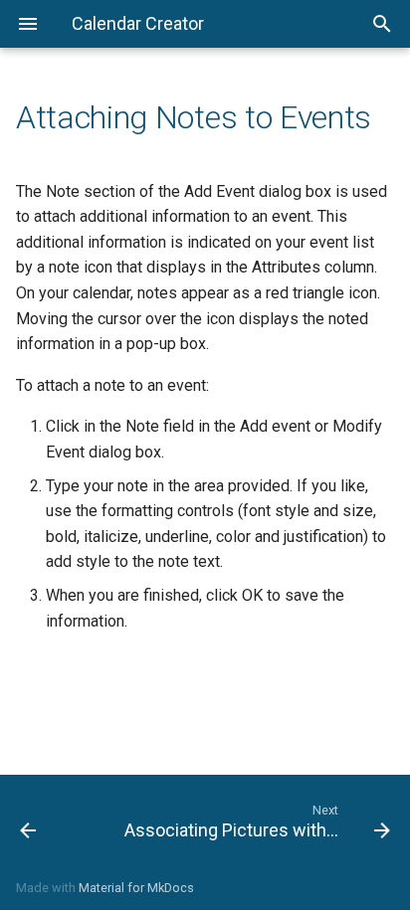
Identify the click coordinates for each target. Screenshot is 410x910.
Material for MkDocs (136, 887)
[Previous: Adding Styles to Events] (54, 820)
